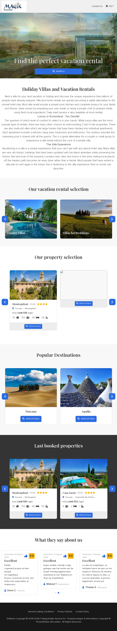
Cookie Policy (82, 612)
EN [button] (110, 6)
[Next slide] (112, 219)
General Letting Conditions (41, 612)
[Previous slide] (5, 219)
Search (59, 71)
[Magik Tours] (14, 6)
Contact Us (97, 6)
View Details (34, 326)
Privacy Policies (64, 612)
